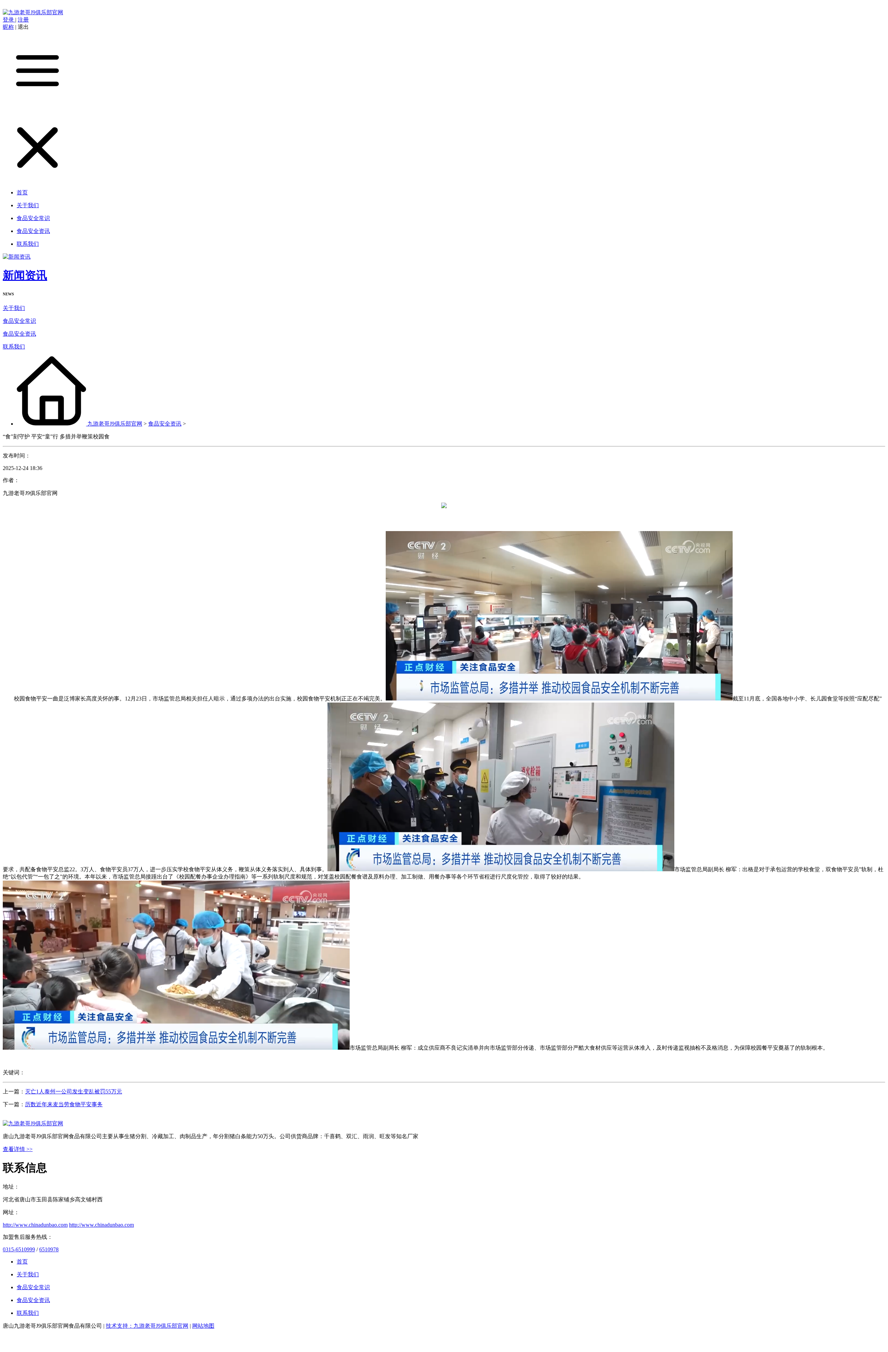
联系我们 (14, 347)
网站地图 (203, 1326)
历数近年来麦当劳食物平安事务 (64, 1104)
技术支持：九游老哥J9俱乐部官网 (147, 1326)
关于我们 (14, 308)
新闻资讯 (25, 275)
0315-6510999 (19, 1249)
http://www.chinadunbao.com (35, 1225)
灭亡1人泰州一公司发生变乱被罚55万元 (73, 1091)
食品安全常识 (19, 321)
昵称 (8, 27)
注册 (23, 20)
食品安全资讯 (19, 334)
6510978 (49, 1249)
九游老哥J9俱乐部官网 (114, 424)
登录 (9, 20)
